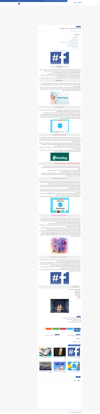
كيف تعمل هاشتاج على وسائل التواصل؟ (75, 358)
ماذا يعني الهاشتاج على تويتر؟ (73, 43)
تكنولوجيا (78, 26)
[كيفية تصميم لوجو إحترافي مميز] (45, 352)
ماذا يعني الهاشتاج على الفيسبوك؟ (72, 46)
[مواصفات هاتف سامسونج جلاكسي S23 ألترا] (45, 366)
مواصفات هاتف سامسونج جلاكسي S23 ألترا (45, 372)
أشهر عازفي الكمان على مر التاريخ (73, 322)
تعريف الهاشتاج (75, 37)
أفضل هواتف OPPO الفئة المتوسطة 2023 (60, 358)
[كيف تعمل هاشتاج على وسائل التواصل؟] (74, 352)
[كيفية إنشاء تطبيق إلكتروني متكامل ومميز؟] (60, 366)
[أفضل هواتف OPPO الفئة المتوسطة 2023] (60, 352)
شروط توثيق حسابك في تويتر (75, 371)
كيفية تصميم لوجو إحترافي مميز (46, 357)
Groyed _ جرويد (78, 2)
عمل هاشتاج (76, 36)
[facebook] (19, 1)
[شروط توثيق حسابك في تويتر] (74, 366)
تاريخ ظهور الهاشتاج (74, 39)
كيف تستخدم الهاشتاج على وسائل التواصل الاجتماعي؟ (69, 42)
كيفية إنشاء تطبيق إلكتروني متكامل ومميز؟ (60, 372)
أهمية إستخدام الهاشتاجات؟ (73, 40)
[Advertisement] (50, 16)
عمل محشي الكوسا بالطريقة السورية (73, 319)
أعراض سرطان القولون (75, 320)
